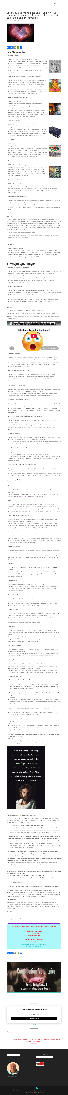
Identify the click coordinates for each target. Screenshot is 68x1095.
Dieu (41, 135)
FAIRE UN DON (34, 1000)
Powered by (30, 1025)
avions (20, 854)
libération (30, 743)
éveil (20, 496)
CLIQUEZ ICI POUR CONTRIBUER (34, 939)
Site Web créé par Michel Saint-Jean (34, 1093)
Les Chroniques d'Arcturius (39, 944)
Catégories (45, 1055)
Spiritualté (21, 21)
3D (55, 856)
